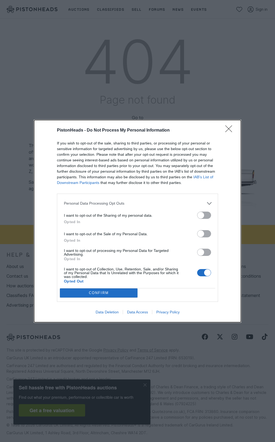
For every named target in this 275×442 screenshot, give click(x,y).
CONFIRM (99, 293)
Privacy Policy (168, 312)
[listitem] (137, 203)
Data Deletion (107, 312)
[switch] (204, 215)
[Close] (230, 130)
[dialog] (137, 221)
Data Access (137, 312)
